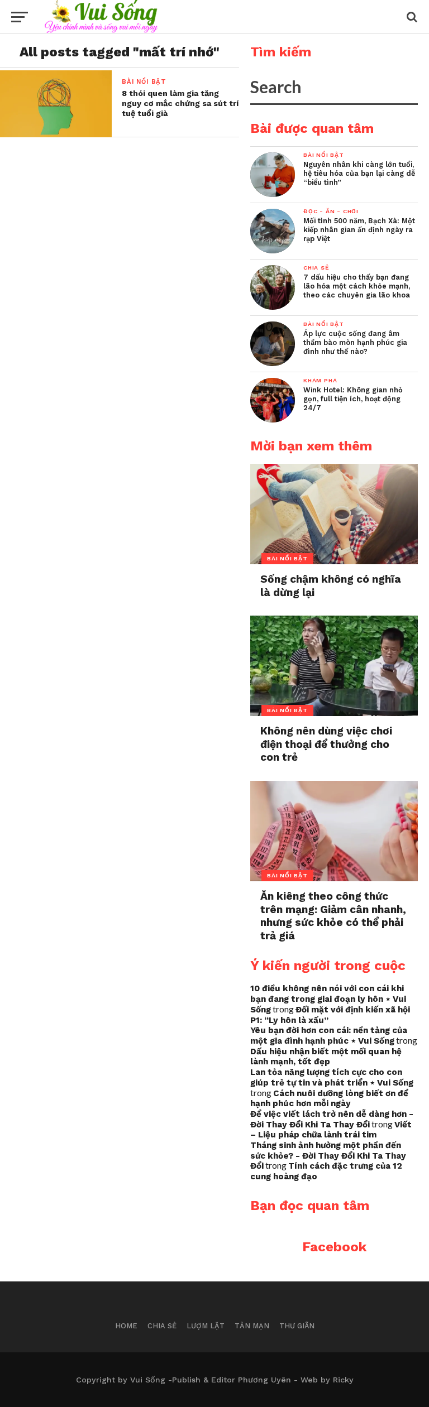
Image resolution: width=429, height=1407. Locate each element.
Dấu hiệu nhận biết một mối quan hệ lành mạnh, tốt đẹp (326, 1056)
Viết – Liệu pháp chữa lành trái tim (331, 1130)
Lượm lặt (206, 1326)
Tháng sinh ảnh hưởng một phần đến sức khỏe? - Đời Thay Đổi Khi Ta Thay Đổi (328, 1155)
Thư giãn (296, 1326)
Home (126, 1326)
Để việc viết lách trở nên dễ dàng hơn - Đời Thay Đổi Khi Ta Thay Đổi (331, 1119)
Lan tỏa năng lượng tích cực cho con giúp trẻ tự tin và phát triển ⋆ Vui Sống (331, 1077)
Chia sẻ (162, 1326)
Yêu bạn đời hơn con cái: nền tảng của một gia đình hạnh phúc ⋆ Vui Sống (328, 1035)
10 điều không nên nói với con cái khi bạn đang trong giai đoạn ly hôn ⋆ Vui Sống (328, 998)
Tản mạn (252, 1326)
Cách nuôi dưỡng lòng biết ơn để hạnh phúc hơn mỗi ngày (329, 1098)
